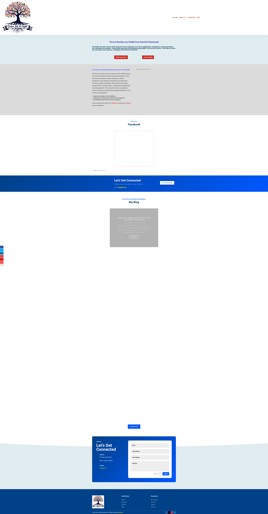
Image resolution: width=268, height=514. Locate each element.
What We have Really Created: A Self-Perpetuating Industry (112, 294)
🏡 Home (175, 17)
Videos (153, 504)
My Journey (154, 499)
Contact (153, 507)
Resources (191, 17)
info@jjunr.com (122, 187)
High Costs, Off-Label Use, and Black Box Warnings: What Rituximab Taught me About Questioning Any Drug (127, 256)
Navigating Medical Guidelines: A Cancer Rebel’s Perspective (113, 389)
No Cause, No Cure (99, 408)
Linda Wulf (125, 223)
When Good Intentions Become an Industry (107, 332)
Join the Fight (148, 57)
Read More (134, 237)
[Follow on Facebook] (166, 512)
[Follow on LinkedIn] (175, 512)
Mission (124, 504)
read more (96, 263)
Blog (198, 17)
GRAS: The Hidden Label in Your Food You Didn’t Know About (134, 219)
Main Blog (138, 223)
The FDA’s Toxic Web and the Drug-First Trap (107, 370)
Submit (166, 474)
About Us (182, 17)
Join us (129, 103)
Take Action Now (121, 57)
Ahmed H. (121, 512)
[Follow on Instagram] (172, 512)
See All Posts (134, 426)
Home (123, 499)
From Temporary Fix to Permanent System (107, 313)
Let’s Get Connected (167, 182)
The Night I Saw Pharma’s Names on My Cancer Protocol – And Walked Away (118, 351)
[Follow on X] (169, 512)
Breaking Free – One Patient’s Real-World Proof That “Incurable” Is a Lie (116, 275)
